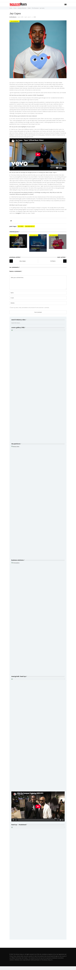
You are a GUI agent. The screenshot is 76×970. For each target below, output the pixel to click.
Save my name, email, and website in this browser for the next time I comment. (30, 307)
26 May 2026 (22, 245)
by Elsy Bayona (13, 17)
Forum (15, 8)
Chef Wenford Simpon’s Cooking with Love (57, 241)
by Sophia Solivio (35, 248)
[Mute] (60, 820)
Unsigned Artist (29, 226)
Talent (29, 8)
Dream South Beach (37, 245)
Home (11, 8)
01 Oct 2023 (53, 246)
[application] (38, 806)
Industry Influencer (22, 8)
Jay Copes (20, 226)
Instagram (18, 213)
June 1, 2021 (20, 17)
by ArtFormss (15, 245)
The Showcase (35, 8)
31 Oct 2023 (34, 249)
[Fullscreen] (62, 820)
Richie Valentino (17, 243)
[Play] (13, 820)
